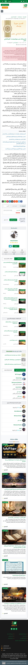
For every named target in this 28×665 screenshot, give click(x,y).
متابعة (16, 246)
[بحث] (2, 11)
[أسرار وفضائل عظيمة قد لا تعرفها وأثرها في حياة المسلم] (14, 451)
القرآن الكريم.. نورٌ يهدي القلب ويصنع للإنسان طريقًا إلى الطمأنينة (11, 289)
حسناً (4, 663)
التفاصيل (6, 469)
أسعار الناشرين (23, 638)
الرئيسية (24, 16)
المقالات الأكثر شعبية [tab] (8, 258)
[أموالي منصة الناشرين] (25, 6)
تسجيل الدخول (13, 219)
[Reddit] (17, 201)
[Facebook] (21, 201)
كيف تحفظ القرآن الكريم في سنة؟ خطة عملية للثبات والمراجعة (10, 309)
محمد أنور (4, 312)
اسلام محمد (5, 572)
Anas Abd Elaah (5, 335)
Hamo (4, 543)
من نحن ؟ (24, 636)
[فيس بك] (26, 1)
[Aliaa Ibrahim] (14, 234)
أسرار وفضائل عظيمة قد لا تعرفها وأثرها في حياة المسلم (14, 133)
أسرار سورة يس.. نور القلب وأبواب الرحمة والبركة (11, 322)
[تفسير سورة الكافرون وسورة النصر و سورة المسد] (14, 594)
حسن (4, 343)
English (9, 1)
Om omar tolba (5, 284)
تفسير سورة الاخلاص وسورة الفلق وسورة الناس (16, 136)
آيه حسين (18, 210)
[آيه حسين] (23, 210)
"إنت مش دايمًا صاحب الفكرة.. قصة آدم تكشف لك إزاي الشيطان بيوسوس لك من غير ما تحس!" (10, 299)
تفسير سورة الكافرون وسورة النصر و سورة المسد (15, 148)
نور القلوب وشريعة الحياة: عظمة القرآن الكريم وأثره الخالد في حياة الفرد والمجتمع (14, 142)
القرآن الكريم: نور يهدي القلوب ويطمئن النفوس (10, 280)
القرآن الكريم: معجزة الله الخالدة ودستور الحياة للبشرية (10, 263)
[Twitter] (19, 201)
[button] (3, 201)
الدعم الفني (10, 636)
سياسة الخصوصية (22, 634)
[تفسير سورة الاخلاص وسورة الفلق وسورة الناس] (14, 480)
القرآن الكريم (13, 16)
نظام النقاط (10, 638)
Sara (4, 293)
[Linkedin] (10, 201)
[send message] (10, 246)
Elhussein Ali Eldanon (7, 514)
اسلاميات (20, 16)
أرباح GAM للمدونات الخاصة (20, 640)
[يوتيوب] (21, 1)
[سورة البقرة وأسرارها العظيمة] (14, 566)
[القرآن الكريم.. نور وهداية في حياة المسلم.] (14, 508)
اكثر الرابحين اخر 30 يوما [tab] (20, 370)
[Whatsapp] (5, 201)
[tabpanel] (14, 385)
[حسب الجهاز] (6, 1)
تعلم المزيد (8, 663)
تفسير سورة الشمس (13, 340)
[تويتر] (24, 1)
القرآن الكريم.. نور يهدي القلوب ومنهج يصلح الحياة (10, 331)
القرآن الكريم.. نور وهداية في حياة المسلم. (17, 139)
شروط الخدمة (10, 634)
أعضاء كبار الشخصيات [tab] (8, 370)
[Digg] (12, 201)
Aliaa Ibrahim (9, 351)
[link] (14, 242)
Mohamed (4, 326)
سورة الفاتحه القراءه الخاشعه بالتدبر (11, 271)
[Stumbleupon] (14, 201)
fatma (4, 303)
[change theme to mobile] (2, 1)
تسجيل (5, 219)
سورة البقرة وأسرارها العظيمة (19, 146)
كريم (4, 275)
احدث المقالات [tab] (20, 258)
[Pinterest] (7, 201)
